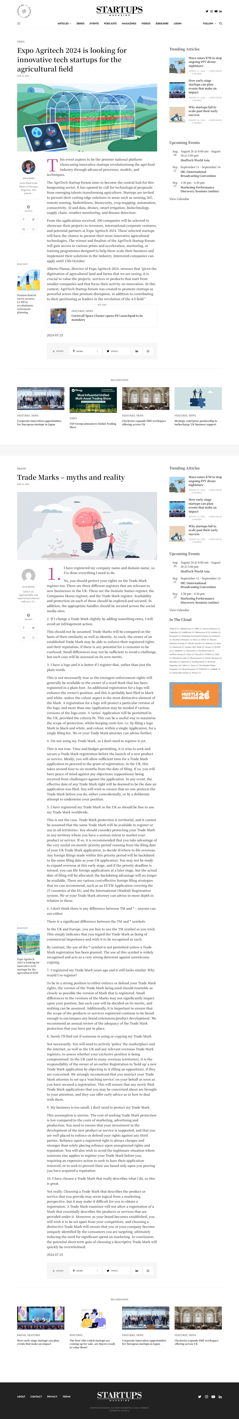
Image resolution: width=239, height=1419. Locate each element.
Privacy (52, 1396)
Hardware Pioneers (182, 639)
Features (78, 311)
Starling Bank (199, 661)
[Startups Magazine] (120, 11)
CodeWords (188, 632)
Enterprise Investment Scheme (196, 636)
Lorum (209, 647)
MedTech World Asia (195, 160)
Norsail (199, 654)
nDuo (190, 654)
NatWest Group (177, 654)
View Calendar (179, 199)
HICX (197, 639)
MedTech (180, 650)
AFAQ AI (174, 628)
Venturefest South (182, 672)
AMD (198, 628)
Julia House (28, 587)
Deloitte (216, 632)
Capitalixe (175, 632)
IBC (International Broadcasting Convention (198, 174)
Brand (21, 468)
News (20, 41)
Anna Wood (28, 178)
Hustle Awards (196, 643)
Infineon (211, 643)
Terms (66, 1396)
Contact (36, 1396)
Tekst (186, 665)
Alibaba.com (187, 628)
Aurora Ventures (211, 628)
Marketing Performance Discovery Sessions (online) (200, 189)
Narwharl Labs (206, 650)
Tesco (194, 665)
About (21, 1396)
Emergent (175, 636)
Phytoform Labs (181, 658)
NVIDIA (210, 654)
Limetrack (178, 647)
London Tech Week (194, 647)
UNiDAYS (204, 669)
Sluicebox (175, 661)
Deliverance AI (202, 632)
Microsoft (192, 650)
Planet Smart (197, 658)
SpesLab (186, 661)
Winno (196, 672)
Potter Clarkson (213, 658)
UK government (189, 669)
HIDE (205, 639)
